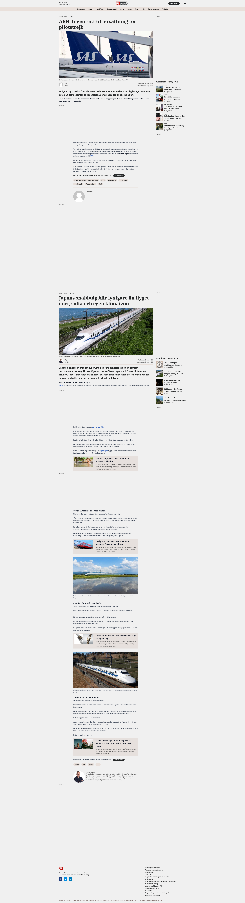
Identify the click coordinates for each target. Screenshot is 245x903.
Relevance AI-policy (151, 884)
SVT (91, 156)
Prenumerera (174, 3)
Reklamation (90, 184)
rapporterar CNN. (98, 427)
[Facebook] (60, 879)
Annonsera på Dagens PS (153, 886)
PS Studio (165, 9)
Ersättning (112, 180)
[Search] (181, 3)
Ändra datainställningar (152, 895)
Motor (136, 9)
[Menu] (185, 3)
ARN (103, 180)
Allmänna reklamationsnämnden (86, 180)
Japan (61, 385)
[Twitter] (65, 879)
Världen (90, 9)
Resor (71, 16)
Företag (129, 9)
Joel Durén (89, 191)
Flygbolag (123, 180)
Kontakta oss (149, 872)
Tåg (98, 764)
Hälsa (143, 9)
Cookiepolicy (149, 879)
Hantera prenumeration (152, 868)
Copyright (148, 874)
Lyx (84, 764)
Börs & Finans (100, 9)
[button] (105, 575)
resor (91, 764)
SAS (100, 184)
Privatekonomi (112, 9)
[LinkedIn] (70, 879)
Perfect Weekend (153, 9)
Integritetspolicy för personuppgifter (157, 877)
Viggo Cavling (90, 772)
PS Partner (148, 891)
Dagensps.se (63, 16)
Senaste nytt (81, 9)
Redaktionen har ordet (152, 888)
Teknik (122, 9)
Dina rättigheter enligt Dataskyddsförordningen (160, 881)
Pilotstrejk (78, 184)
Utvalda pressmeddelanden (154, 870)
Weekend (72, 293)
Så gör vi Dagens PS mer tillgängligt (157, 893)
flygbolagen (104, 451)
